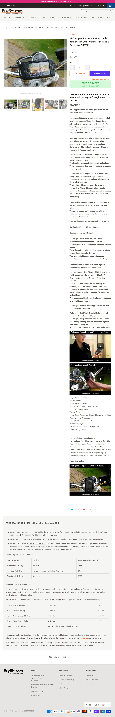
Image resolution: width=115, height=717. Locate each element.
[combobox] (97, 11)
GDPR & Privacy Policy (66, 679)
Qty (71, 63)
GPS (93, 17)
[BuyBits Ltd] (12, 12)
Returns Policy (63, 688)
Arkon (34, 17)
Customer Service (64, 684)
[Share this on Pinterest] (84, 509)
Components (81, 17)
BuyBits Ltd (13, 711)
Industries (66, 17)
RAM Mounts (21, 17)
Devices (53, 17)
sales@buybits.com (37, 691)
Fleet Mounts (90, 675)
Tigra (43, 17)
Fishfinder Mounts (92, 684)
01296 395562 (11, 6)
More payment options (100, 79)
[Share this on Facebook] (78, 509)
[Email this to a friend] (90, 509)
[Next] (65, 63)
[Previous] (6, 63)
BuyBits (7, 17)
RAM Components (92, 679)
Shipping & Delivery (65, 675)
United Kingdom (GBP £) (79, 6)
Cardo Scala (104, 17)
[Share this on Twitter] (72, 509)
